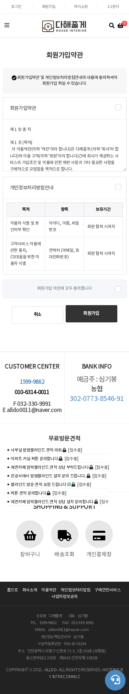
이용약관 (48, 590)
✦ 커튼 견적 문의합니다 (26, 493)
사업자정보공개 (64, 596)
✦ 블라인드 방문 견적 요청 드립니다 (36, 485)
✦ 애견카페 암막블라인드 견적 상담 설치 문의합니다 (50, 502)
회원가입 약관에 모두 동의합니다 (64, 288)
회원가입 (48, 6)
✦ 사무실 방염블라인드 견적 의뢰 (34, 450)
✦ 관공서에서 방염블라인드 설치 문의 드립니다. (46, 476)
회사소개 (29, 590)
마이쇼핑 (80, 6)
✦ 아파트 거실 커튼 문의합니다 (32, 459)
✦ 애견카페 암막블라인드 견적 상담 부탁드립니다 (48, 467)
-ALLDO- (50, 670)
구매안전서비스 (107, 590)
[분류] (7, 25)
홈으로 (12, 590)
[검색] (112, 25)
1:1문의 (113, 6)
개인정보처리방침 (75, 590)
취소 (38, 314)
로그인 (16, 6)
